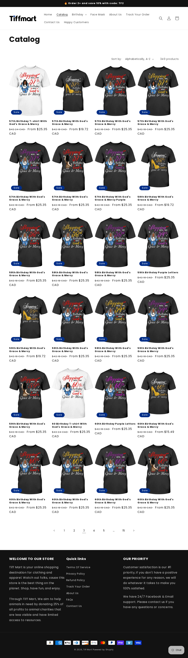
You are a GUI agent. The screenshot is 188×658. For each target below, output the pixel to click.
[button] (79, 14)
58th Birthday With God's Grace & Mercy (155, 198)
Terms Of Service (78, 567)
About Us (72, 593)
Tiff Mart (87, 649)
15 (123, 530)
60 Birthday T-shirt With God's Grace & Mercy (69, 425)
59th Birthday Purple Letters (158, 272)
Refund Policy (75, 580)
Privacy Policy (75, 574)
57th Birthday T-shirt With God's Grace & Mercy (28, 123)
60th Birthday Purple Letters (115, 424)
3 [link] (84, 530)
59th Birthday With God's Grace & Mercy (27, 350)
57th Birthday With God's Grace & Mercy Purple (113, 198)
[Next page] (134, 531)
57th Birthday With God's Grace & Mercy (70, 123)
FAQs (69, 599)
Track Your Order (78, 586)
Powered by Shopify (103, 649)
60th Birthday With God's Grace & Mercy (155, 425)
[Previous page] (54, 531)
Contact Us (74, 606)
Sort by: (116, 59)
